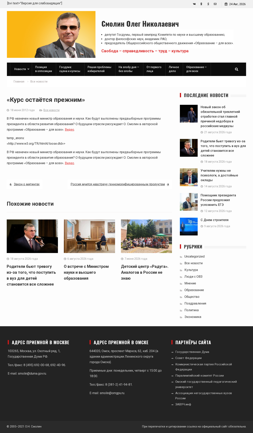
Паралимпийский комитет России (199, 375)
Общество (191, 297)
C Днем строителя (214, 220)
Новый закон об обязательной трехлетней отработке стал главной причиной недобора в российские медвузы (220, 116)
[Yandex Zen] (208, 4)
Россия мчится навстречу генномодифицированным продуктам (118, 184)
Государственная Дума (192, 352)
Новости (20, 69)
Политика (191, 310)
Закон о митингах (27, 184)
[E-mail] (215, 4)
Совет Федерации (188, 358)
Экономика (192, 317)
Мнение (190, 283)
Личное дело (174, 69)
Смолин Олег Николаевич (140, 23)
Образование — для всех (196, 69)
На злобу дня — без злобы (129, 69)
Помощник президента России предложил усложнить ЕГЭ (218, 200)
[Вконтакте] (194, 4)
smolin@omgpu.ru (112, 393)
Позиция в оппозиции (43, 69)
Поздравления (195, 303)
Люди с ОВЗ (193, 276)
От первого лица (153, 69)
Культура (191, 270)
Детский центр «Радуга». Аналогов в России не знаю (144, 272)
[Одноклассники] (201, 4)
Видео (69, 129)
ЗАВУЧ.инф (183, 404)
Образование (194, 290)
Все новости (51, 110)
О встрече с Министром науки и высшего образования (86, 272)
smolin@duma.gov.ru (32, 373)
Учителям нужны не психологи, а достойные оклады (219, 175)
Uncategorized (194, 256)
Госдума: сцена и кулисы (69, 69)
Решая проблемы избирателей (99, 69)
